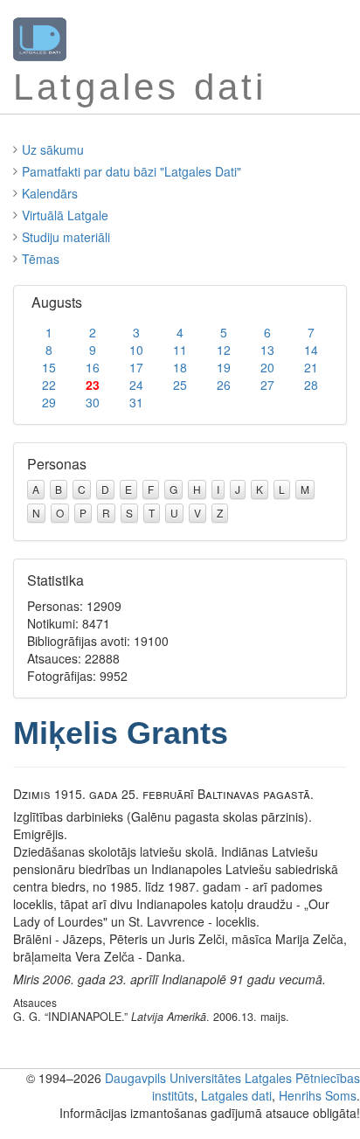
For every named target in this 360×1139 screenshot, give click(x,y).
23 (93, 384)
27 (267, 384)
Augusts (56, 302)
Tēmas (40, 258)
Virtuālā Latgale (65, 215)
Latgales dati (236, 1095)
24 (136, 384)
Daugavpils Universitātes (173, 1078)
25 (180, 384)
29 (49, 402)
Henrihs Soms (318, 1095)
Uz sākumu (53, 149)
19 (224, 367)
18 (180, 367)
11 (180, 349)
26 (224, 384)
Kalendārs (50, 193)
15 (49, 367)
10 (136, 349)
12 (224, 349)
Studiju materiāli (66, 237)
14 (311, 349)
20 (267, 367)
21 (311, 367)
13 (267, 349)
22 (49, 384)
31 (136, 402)
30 (93, 402)
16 (93, 367)
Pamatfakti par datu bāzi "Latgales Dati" (131, 171)
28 (311, 384)
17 (136, 367)
